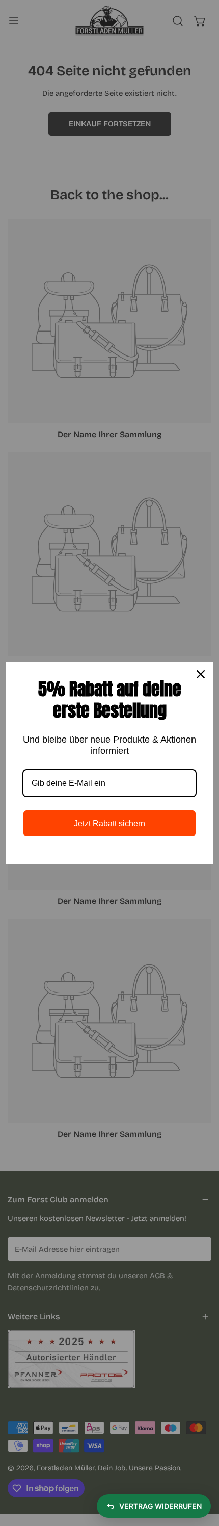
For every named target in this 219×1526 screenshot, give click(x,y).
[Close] (200, 674)
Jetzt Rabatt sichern (109, 823)
